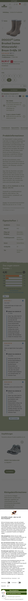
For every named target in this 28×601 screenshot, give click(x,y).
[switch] (3, 596)
